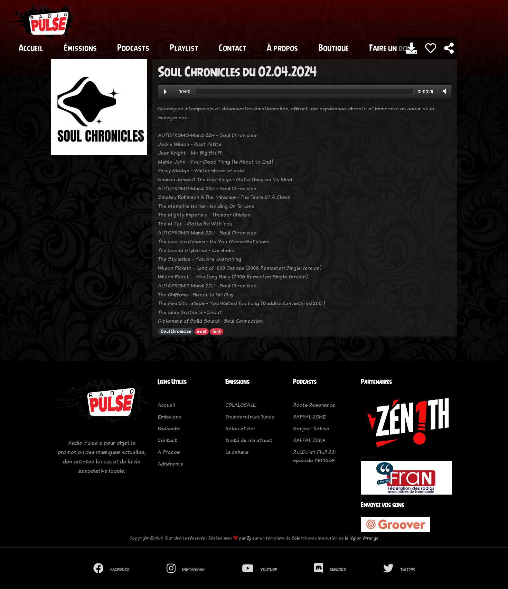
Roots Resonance (314, 404)
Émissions (80, 48)
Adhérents (170, 463)
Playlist (184, 48)
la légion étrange (361, 538)
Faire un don (390, 48)
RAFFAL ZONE (309, 416)
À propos (282, 48)
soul (201, 331)
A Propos (169, 451)
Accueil (31, 48)
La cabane (237, 451)
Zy (249, 538)
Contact (232, 48)
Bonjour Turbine (311, 428)
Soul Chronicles (176, 331)
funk (216, 331)
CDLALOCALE (240, 404)
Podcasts (133, 48)
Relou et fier (240, 428)
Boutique (333, 48)
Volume (443, 91)
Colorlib (299, 538)
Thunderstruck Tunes (249, 416)
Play (165, 91)
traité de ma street (248, 440)
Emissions (169, 416)
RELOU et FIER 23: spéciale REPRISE (314, 456)
